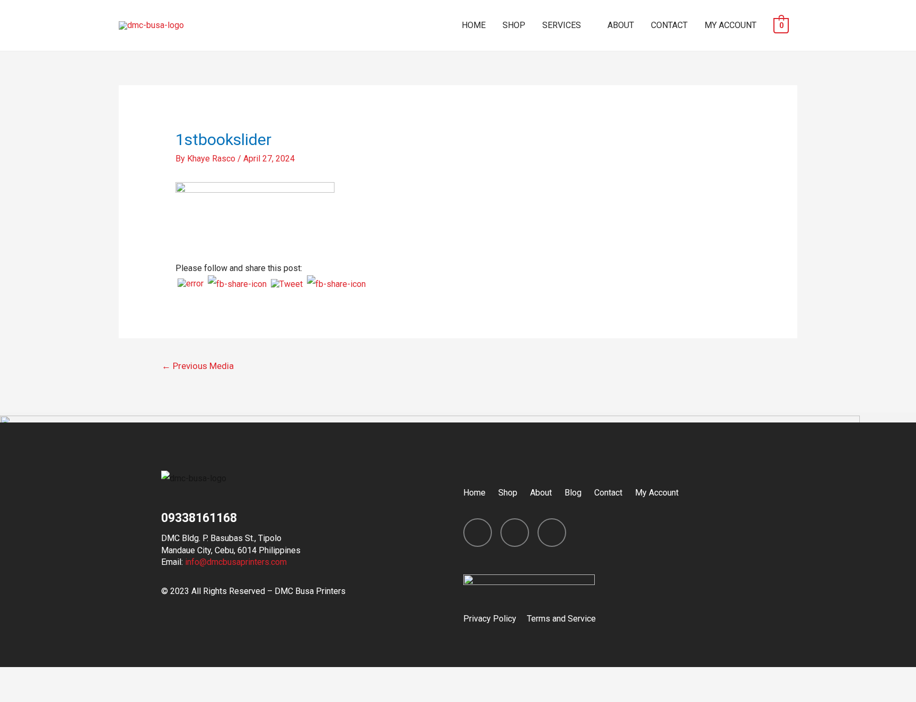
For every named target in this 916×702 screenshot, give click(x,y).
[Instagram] (514, 532)
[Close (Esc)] (21, 678)
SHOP (514, 25)
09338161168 (199, 518)
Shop (507, 493)
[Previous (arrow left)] (21, 695)
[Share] (66, 678)
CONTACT (669, 25)
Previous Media (198, 366)
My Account (657, 493)
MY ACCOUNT (730, 25)
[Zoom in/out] (155, 678)
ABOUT (620, 25)
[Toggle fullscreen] (110, 678)
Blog (573, 493)
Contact (608, 493)
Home (474, 493)
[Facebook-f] (477, 532)
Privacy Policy (489, 619)
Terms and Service (561, 619)
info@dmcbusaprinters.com (236, 562)
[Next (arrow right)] (66, 695)
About (541, 493)
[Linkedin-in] (552, 532)
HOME (474, 25)
